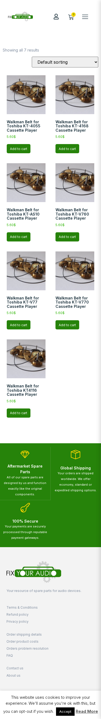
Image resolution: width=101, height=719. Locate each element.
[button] (85, 16)
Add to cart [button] (18, 149)
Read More (87, 711)
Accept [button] (65, 711)
